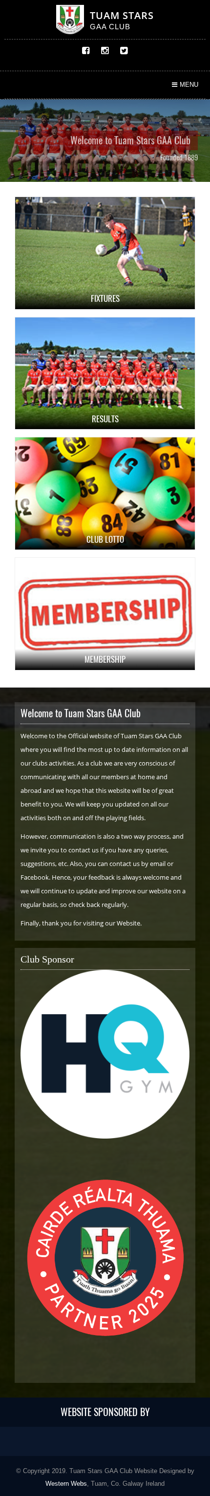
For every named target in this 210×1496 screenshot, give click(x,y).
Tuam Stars (122, 15)
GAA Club (110, 26)
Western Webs (66, 1483)
